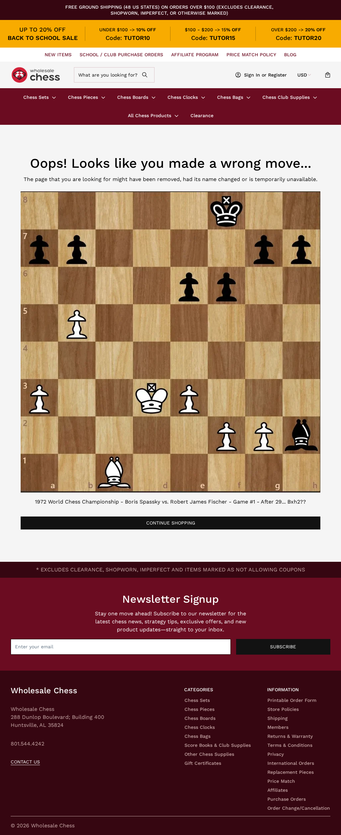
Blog (290, 54)
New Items (58, 54)
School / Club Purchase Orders (121, 54)
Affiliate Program (194, 54)
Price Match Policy (251, 54)
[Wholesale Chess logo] (39, 75)
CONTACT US (25, 761)
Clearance (201, 115)
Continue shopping (170, 522)
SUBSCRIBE (283, 646)
